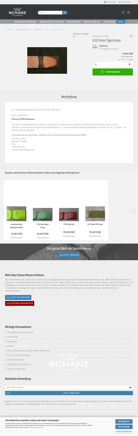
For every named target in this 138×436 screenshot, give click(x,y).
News (121, 22)
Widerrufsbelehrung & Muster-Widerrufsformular (28, 351)
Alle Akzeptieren (124, 421)
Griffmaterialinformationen (19, 364)
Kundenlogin (126, 2)
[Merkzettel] (123, 12)
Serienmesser (74, 21)
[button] (128, 12)
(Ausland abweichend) (113, 49)
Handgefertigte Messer (52, 21)
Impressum (12, 341)
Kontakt (10, 346)
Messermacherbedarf (25, 21)
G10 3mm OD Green (95, 224)
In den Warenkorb (112, 72)
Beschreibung (69, 96)
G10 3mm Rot (69, 224)
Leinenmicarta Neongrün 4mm (16, 226)
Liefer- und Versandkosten (19, 355)
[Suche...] (65, 12)
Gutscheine (109, 21)
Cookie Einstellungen (16, 369)
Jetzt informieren (20, 297)
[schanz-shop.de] (17, 11)
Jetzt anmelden (71, 393)
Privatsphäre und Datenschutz (20, 332)
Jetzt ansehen (71, 255)
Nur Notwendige (123, 427)
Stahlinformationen (15, 360)
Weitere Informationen (124, 431)
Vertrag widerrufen (22, 303)
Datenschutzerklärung (36, 427)
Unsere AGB (12, 337)
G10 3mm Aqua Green (43, 226)
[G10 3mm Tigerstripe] (47, 59)
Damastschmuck (92, 21)
